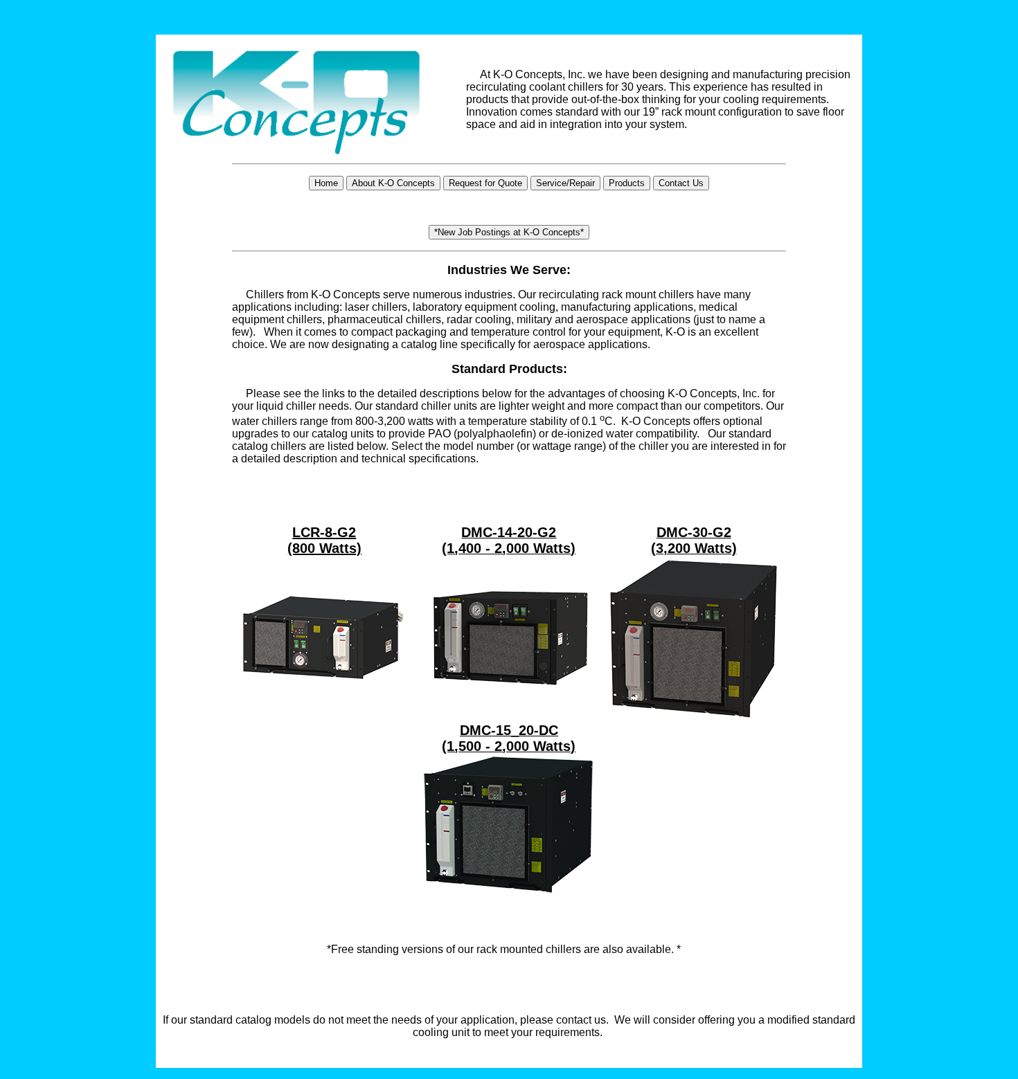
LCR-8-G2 (324, 532)
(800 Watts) (324, 548)
